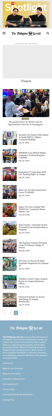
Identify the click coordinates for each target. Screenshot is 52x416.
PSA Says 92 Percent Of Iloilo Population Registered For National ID (33, 263)
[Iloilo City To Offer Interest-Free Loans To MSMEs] (10, 192)
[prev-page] (5, 313)
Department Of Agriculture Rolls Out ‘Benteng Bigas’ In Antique (32, 173)
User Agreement (10, 384)
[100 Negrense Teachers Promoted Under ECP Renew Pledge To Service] (10, 246)
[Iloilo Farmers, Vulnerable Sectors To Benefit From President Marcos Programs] (10, 228)
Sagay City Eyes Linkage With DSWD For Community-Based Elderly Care (32, 209)
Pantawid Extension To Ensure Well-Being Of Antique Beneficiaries (32, 299)
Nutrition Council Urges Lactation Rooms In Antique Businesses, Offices (33, 281)
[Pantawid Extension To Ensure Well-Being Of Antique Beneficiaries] (10, 300)
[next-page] (27, 313)
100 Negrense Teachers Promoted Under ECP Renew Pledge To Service (33, 245)
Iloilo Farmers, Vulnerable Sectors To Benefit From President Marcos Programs (33, 227)
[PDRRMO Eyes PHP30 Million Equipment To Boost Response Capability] (10, 156)
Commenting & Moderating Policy (18, 394)
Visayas (25, 119)
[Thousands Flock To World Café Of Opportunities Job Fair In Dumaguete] (26, 103)
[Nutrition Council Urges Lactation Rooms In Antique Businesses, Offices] (10, 282)
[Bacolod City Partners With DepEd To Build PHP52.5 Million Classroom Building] (10, 138)
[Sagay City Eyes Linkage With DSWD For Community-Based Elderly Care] (10, 210)
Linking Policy (9, 400)
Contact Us (8, 363)
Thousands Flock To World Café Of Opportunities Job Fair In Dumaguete (25, 123)
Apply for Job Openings (13, 368)
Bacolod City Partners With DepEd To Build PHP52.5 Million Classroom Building (33, 137)
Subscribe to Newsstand (14, 379)
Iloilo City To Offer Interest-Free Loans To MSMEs (32, 191)
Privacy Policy (9, 389)
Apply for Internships (12, 374)
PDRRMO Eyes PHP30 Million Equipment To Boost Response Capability (32, 155)
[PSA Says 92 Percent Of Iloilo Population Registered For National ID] (10, 264)
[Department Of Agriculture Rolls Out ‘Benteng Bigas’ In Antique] (10, 174)
